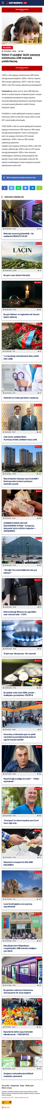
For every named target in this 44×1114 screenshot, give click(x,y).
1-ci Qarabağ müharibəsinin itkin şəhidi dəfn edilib (21, 357)
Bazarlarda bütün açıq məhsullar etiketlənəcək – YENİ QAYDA (18, 1033)
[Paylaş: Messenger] (25, 188)
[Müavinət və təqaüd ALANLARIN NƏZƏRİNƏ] (22, 844)
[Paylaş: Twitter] (12, 188)
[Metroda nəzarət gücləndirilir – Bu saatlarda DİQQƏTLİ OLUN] (22, 215)
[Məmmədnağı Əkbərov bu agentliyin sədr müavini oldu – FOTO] (22, 593)
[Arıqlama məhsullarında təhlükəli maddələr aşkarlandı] (22, 1055)
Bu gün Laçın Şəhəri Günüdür (16, 275)
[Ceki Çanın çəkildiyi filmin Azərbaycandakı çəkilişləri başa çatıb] (22, 418)
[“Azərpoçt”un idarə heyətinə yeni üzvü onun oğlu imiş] (22, 802)
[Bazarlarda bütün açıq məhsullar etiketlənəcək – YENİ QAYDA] (22, 1013)
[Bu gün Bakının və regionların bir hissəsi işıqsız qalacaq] (22, 296)
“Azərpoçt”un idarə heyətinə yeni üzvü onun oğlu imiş (21, 821)
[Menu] (4, 3)
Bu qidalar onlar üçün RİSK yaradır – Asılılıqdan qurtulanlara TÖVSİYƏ (19, 693)
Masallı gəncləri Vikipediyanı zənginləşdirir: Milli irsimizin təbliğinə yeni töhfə (19, 948)
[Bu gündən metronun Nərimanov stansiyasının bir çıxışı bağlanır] (22, 972)
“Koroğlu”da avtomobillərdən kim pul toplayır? (20, 571)
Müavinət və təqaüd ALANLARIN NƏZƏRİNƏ (18, 863)
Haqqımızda (14, 1086)
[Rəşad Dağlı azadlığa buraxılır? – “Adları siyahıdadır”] (22, 760)
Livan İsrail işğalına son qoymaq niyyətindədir (17, 905)
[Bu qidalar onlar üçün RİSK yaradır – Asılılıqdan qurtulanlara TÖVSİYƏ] (22, 674)
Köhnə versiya (7, 1088)
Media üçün (29, 1086)
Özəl (39, 324)
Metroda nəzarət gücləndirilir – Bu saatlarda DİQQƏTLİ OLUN (18, 234)
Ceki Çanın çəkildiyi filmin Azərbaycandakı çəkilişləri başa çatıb (20, 438)
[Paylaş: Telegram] (32, 188)
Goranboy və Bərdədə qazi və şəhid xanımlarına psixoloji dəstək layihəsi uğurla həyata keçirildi (19, 737)
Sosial (8, 47)
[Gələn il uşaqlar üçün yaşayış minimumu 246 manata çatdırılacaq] (22, 29)
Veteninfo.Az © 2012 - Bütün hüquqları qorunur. (15, 1097)
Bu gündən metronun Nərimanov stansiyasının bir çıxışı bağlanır (18, 991)
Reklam (39, 447)
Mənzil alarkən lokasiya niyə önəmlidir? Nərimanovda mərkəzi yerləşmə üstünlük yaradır (21, 481)
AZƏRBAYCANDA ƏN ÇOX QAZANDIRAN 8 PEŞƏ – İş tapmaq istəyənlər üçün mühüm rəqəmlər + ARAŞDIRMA (19, 527)
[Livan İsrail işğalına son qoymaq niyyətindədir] (22, 885)
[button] (39, 188)
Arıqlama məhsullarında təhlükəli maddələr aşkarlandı (18, 1074)
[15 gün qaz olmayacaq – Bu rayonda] (22, 635)
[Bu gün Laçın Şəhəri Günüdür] (22, 257)
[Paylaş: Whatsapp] (18, 188)
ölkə (40, 1000)
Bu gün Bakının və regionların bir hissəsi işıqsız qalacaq (21, 315)
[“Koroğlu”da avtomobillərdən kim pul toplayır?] (22, 552)
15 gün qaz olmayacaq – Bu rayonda (19, 653)
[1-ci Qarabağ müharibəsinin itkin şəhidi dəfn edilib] (22, 338)
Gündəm (38, 282)
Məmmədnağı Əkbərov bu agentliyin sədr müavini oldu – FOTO (19, 613)
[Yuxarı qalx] (37, 1107)
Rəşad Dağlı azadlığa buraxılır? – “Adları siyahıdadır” (21, 780)
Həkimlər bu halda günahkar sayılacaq (20, 398)
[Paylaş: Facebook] (5, 188)
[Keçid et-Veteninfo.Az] (16, 3)
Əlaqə (22, 1086)
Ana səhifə (5, 1086)
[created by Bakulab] (6, 1107)
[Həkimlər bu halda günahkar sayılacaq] (22, 379)
